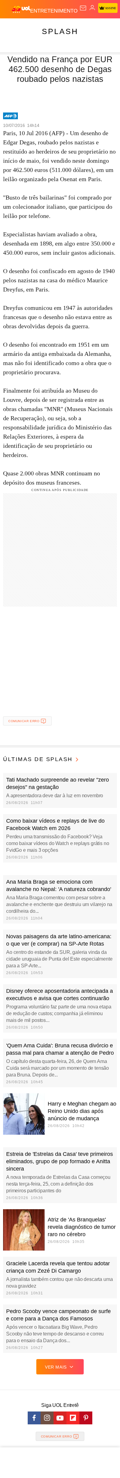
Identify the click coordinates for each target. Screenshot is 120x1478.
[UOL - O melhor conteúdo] (21, 9)
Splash (60, 31)
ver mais (56, 1367)
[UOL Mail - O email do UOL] (83, 8)
